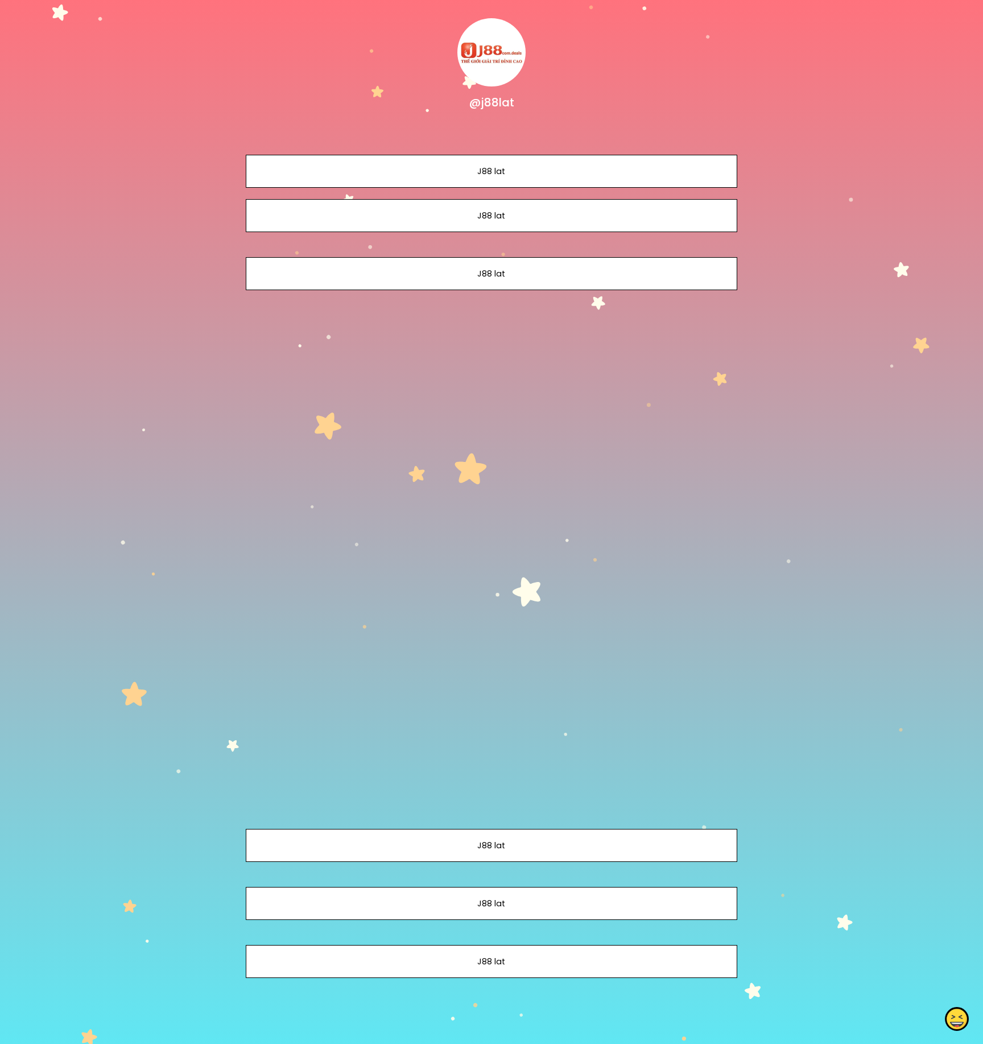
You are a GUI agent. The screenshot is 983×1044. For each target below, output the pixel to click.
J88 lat (491, 171)
